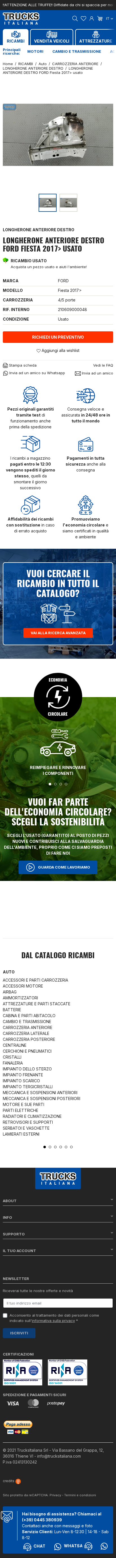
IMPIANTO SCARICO (21, 1080)
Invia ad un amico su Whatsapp (36, 373)
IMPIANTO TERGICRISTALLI (28, 1086)
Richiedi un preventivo (58, 337)
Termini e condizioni (80, 1495)
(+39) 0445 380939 (42, 1519)
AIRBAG (10, 992)
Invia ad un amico (97, 373)
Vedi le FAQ (103, 365)
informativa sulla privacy (53, 1320)
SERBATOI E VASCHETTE (26, 1128)
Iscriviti (19, 1333)
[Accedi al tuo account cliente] (91, 18)
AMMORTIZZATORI (20, 997)
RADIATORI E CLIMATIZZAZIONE (32, 1116)
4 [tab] (66, 784)
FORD (63, 280)
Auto (9, 971)
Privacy (55, 1495)
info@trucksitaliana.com (59, 1456)
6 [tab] (71, 1147)
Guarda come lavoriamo (63, 867)
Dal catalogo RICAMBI (58, 956)
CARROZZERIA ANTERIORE (27, 1027)
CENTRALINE (14, 1045)
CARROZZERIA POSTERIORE (29, 1039)
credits (9, 1481)
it (108, 18)
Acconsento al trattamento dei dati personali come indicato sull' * (54, 1318)
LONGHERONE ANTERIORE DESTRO (38, 229)
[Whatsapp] (104, 1546)
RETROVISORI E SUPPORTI (28, 1122)
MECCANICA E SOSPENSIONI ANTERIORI (40, 1092)
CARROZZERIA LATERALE (26, 1033)
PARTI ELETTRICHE (20, 1110)
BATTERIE (12, 1009)
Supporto (14, 1234)
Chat (39, 1546)
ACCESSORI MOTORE (23, 986)
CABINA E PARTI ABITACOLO (29, 1015)
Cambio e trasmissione (76, 51)
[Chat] (88, 1546)
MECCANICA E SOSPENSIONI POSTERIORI (41, 1098)
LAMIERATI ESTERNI (21, 1134)
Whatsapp (76, 1545)
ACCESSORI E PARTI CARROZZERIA (35, 980)
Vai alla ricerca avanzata (58, 633)
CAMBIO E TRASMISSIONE (27, 1021)
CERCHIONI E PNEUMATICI (27, 1051)
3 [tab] (60, 784)
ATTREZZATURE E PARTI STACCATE (36, 1003)
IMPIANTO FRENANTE (23, 1074)
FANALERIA (13, 1063)
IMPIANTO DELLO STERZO (27, 1068)
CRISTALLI (12, 1057)
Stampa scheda (22, 365)
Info (7, 1217)
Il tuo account (19, 1250)
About (10, 1200)
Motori (35, 51)
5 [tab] (66, 1147)
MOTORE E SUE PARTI (23, 1104)
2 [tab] (55, 784)
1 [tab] (50, 784)
